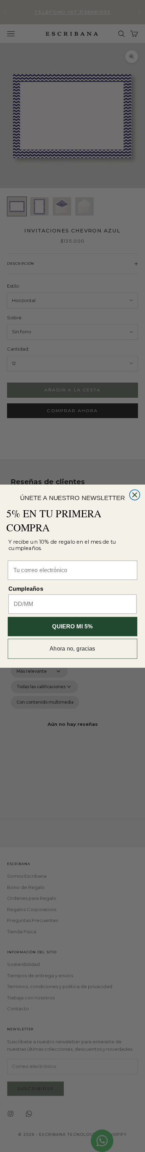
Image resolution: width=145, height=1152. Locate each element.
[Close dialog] (135, 494)
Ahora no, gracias (72, 648)
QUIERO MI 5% (72, 626)
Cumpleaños (25, 588)
